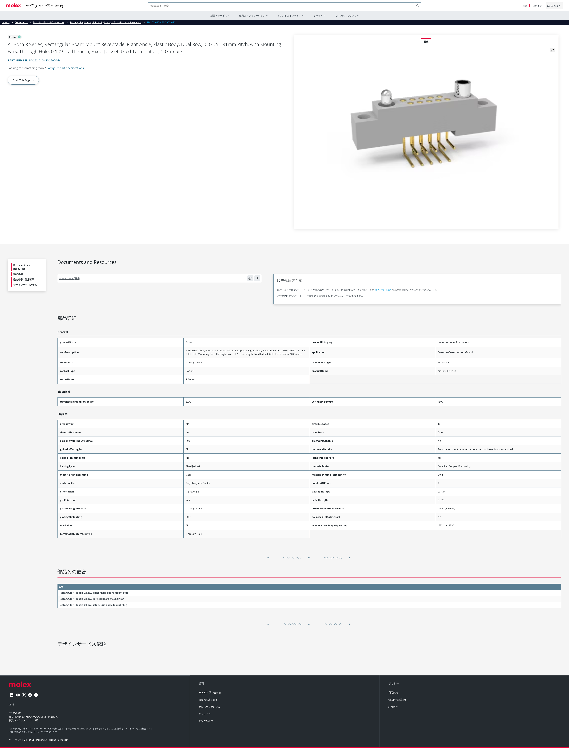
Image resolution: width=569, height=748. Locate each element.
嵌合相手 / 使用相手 (23, 279)
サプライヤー (206, 714)
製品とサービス (218, 15)
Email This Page (21, 80)
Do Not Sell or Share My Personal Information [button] (46, 739)
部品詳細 (18, 274)
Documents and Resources (22, 267)
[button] (552, 50)
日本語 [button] (554, 5)
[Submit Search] (417, 5)
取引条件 (393, 706)
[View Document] (250, 278)
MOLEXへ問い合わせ (210, 692)
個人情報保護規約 (397, 699)
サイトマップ (15, 739)
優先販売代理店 (383, 290)
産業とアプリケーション (252, 15)
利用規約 (393, 692)
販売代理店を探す (208, 699)
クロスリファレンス (209, 706)
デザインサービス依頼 (25, 284)
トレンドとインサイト (289, 15)
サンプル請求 (206, 721)
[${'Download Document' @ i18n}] (257, 278)
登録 (524, 5)
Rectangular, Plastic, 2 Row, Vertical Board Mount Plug (91, 599)
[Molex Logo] (35, 5)
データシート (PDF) (69, 278)
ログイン (537, 5)
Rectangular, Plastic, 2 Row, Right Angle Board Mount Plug (93, 592)
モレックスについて (345, 15)
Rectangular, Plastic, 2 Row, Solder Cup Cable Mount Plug (93, 605)
